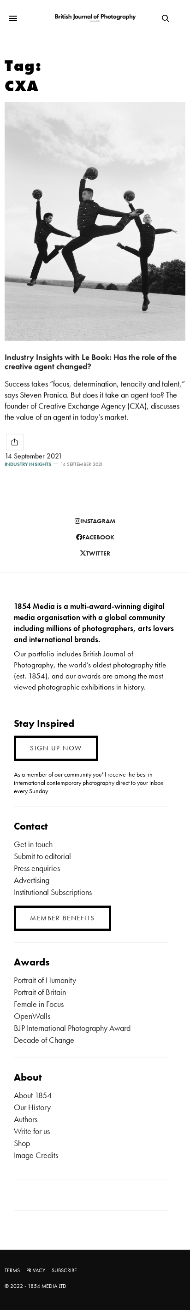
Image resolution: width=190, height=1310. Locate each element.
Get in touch (33, 844)
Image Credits (36, 1155)
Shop (22, 1143)
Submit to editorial (42, 856)
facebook (98, 537)
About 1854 (33, 1095)
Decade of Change (44, 1040)
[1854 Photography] (95, 18)
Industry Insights (28, 464)
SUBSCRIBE (64, 1270)
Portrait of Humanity (45, 980)
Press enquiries (37, 868)
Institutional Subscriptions (53, 892)
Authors (25, 1119)
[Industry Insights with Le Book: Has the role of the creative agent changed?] (95, 221)
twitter (98, 553)
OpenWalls (32, 1016)
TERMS (12, 1270)
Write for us (32, 1131)
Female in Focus (39, 1004)
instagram (97, 521)
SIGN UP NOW (56, 748)
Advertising (31, 880)
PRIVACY (35, 1270)
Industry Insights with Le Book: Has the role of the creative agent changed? (91, 361)
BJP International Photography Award (72, 1028)
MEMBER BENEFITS (62, 918)
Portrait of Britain (40, 992)
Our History (32, 1107)
